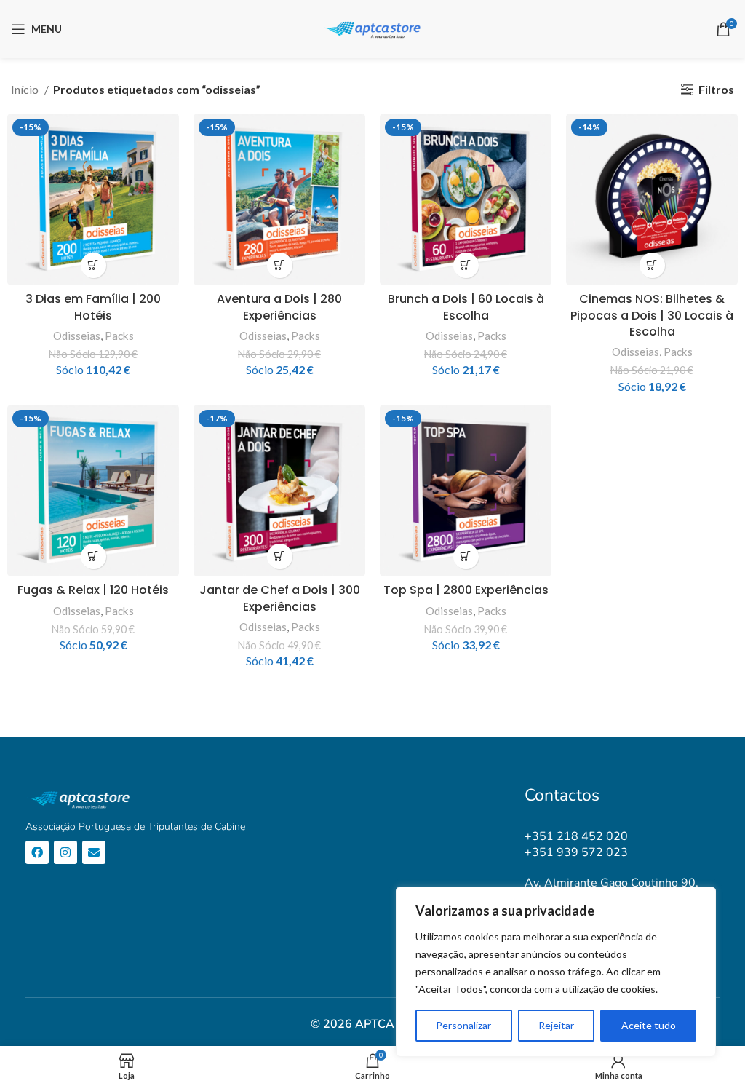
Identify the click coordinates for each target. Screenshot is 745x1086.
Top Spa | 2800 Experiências (466, 590)
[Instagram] (65, 852)
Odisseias (76, 335)
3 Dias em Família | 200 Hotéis (93, 306)
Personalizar (463, 1025)
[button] (93, 265)
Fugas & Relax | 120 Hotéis (93, 590)
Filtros (716, 89)
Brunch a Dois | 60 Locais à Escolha (466, 306)
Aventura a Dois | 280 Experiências (279, 306)
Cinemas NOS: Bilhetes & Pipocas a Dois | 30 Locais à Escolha (651, 315)
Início (26, 89)
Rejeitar (556, 1025)
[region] (556, 972)
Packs (119, 335)
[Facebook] (37, 852)
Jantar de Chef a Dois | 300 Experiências (279, 598)
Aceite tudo (648, 1025)
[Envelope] (93, 852)
